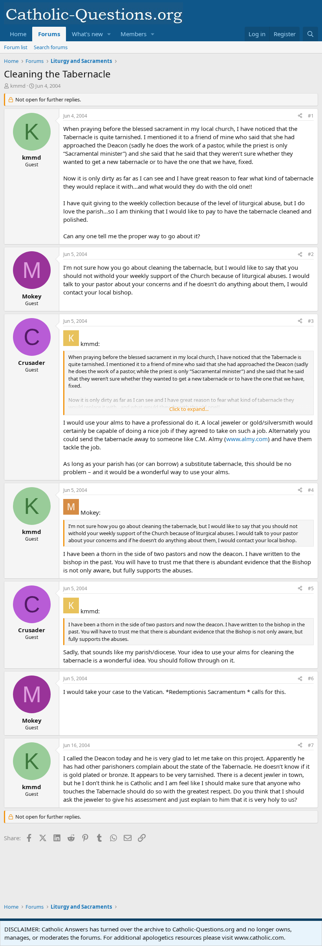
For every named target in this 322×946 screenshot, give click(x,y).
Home (18, 34)
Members (133, 34)
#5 (311, 588)
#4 (311, 490)
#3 (311, 321)
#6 (311, 678)
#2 (311, 254)
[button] (109, 34)
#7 (311, 745)
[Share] (300, 116)
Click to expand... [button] (189, 408)
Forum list (15, 47)
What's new (87, 34)
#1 (311, 115)
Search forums (51, 47)
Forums (49, 34)
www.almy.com (247, 439)
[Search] (310, 34)
